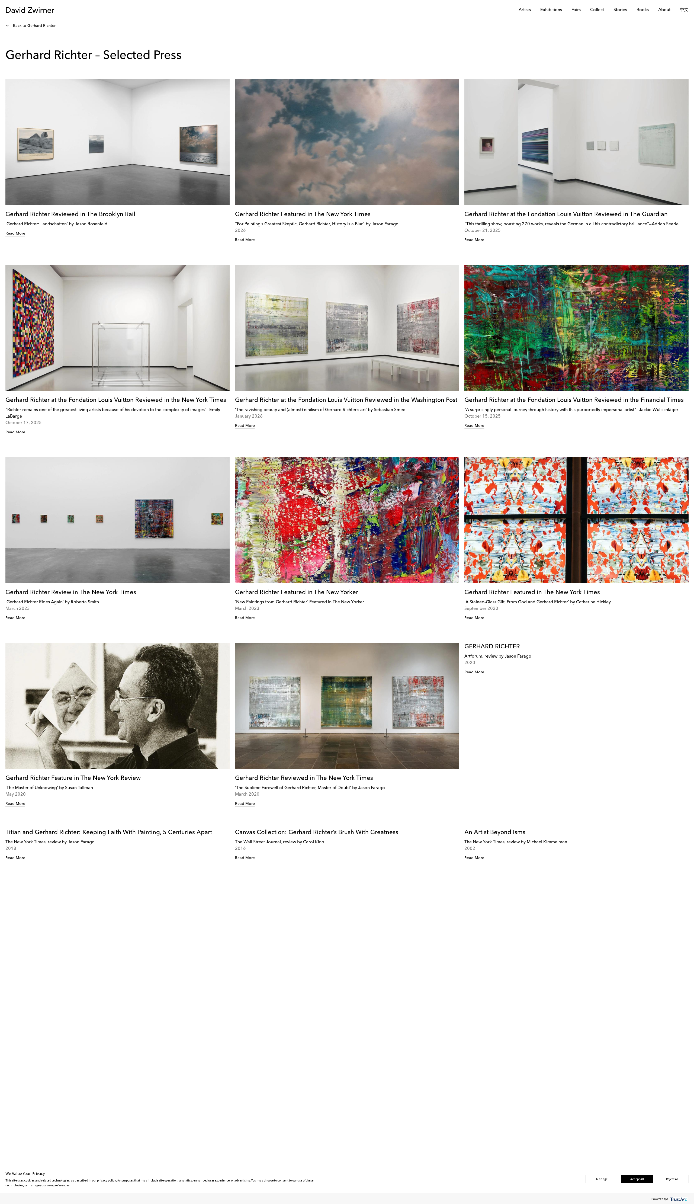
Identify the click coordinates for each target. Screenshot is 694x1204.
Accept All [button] (637, 1179)
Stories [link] (620, 10)
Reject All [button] (672, 1179)
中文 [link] (684, 10)
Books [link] (643, 10)
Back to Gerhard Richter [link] (34, 26)
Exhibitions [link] (551, 10)
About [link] (664, 10)
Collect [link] (597, 10)
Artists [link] (525, 10)
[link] (117, 158)
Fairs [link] (576, 10)
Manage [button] (602, 1179)
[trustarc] (678, 1198)
